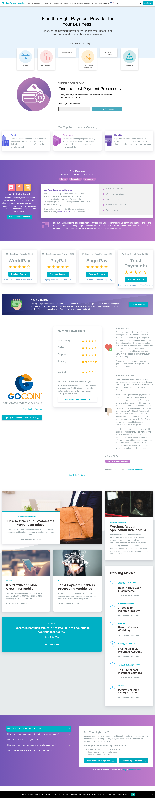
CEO (52, 637)
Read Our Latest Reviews (19, 217)
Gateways (72, 3)
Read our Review (18, 274)
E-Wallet (80, 3)
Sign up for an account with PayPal (58, 280)
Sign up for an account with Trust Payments (135, 285)
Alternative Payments (61, 3)
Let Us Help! (136, 304)
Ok (133, 794)
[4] (113, 649)
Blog (100, 3)
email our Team (134, 770)
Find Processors (107, 109)
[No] (152, 794)
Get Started (148, 3)
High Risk (94, 3)
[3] (113, 629)
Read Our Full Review (32, 409)
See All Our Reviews (77, 475)
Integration (89, 179)
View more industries (134, 470)
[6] (113, 691)
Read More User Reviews (76, 399)
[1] (113, 589)
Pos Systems (48, 3)
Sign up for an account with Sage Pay (97, 280)
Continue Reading (51, 644)
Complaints (75, 179)
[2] (113, 609)
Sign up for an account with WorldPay (19, 280)
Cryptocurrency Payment (117, 461)
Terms (63, 179)
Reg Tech (87, 3)
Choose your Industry (35, 3)
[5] (113, 671)
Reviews (106, 3)
